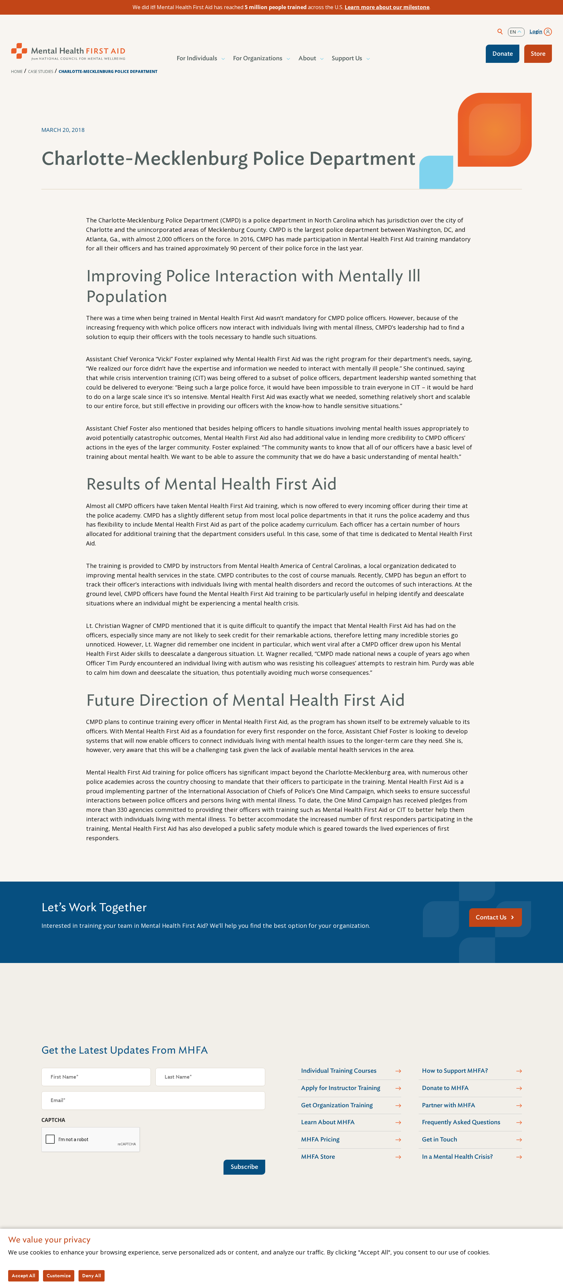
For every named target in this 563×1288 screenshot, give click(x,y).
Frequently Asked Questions (461, 1122)
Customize (59, 1276)
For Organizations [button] (257, 58)
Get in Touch (439, 1139)
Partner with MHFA (448, 1105)
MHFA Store (318, 1157)
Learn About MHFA (328, 1122)
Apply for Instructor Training (340, 1088)
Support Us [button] (347, 58)
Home (16, 71)
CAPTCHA (53, 1120)
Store (538, 54)
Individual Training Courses (339, 1071)
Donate (502, 54)
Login (535, 31)
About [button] (307, 58)
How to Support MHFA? (455, 1071)
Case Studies (40, 71)
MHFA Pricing (320, 1139)
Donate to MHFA (445, 1088)
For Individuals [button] (197, 58)
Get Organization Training (337, 1105)
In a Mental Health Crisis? (457, 1157)
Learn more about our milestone (387, 7)
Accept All (23, 1276)
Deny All (91, 1276)
